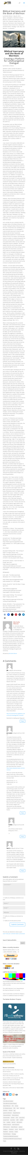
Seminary (11, 1131)
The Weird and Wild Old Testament (10, 1136)
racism (16, 1129)
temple (16, 1131)
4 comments (11, 28)
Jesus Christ (21, 1117)
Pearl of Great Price (13, 25)
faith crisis (22, 1108)
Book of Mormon (6, 1105)
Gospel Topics (17, 21)
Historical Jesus (15, 1115)
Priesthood (11, 1129)
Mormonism (11, 23)
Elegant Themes (14, 1151)
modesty (8, 1122)
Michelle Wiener (8, 16)
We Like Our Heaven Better (17, 1087)
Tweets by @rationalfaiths (9, 1063)
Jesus (17, 1117)
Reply (22, 721)
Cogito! (5, 1044)
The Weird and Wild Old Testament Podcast (12, 1138)
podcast (20, 1127)
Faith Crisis (5, 21)
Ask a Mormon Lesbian (8, 1101)
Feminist (10, 1110)
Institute (12, 1117)
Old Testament (6, 1127)
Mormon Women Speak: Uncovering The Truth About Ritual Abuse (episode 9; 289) (13, 1083)
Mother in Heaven (7, 1124)
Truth (18, 26)
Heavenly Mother (7, 1115)
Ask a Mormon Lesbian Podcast (9, 1103)
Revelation (21, 25)
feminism (5, 1110)
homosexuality (6, 1117)
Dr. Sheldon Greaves (7, 1108)
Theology (13, 26)
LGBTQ (21, 1120)
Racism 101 (21, 1129)
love (4, 1122)
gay (14, 1110)
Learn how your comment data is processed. (14, 933)
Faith (21, 19)
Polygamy (5, 1129)
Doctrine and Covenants (14, 19)
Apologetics (10, 18)
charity (16, 1105)
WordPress (14, 1153)
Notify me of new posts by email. (13, 920)
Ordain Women (14, 1127)
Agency (4, 18)
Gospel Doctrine (16, 1112)
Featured (11, 21)
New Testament (18, 23)
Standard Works (7, 26)
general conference (7, 1112)
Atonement (16, 18)
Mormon (13, 1122)
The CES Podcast (6, 1134)
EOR (14, 1108)
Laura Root (12, 1120)
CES (13, 1105)
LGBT (8, 1025)
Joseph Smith (6, 1120)
